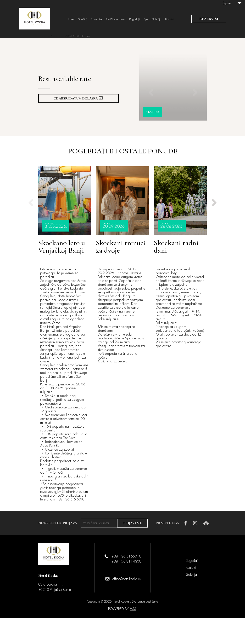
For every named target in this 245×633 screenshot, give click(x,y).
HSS (133, 609)
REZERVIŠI (208, 18)
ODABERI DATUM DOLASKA (76, 98)
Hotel (71, 19)
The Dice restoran (115, 19)
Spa (146, 19)
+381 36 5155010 (126, 556)
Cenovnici (58, 36)
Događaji (134, 19)
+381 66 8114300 (126, 561)
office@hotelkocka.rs (126, 579)
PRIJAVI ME (132, 523)
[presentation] (151, 87)
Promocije (96, 19)
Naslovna (44, 36)
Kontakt (169, 19)
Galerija (156, 19)
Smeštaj (82, 19)
